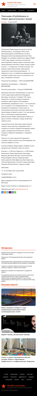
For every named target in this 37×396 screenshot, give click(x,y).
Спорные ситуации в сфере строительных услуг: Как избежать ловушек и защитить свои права (16, 266)
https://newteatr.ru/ (21, 189)
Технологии (13, 377)
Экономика (30, 10)
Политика (21, 10)
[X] (10, 192)
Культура (3, 22)
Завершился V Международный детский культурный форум (16, 257)
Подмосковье (12, 10)
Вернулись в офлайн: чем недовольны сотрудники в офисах (16, 271)
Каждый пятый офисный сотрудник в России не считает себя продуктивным (17, 253)
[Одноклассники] (5, 192)
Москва (6, 374)
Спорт (22, 379)
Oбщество (5, 377)
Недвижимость (22, 377)
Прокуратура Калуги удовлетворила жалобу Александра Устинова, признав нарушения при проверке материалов (18, 262)
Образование (8, 379)
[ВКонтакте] (2, 192)
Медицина (31, 377)
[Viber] (12, 192)
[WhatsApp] (15, 192)
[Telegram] (7, 192)
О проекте (29, 379)
